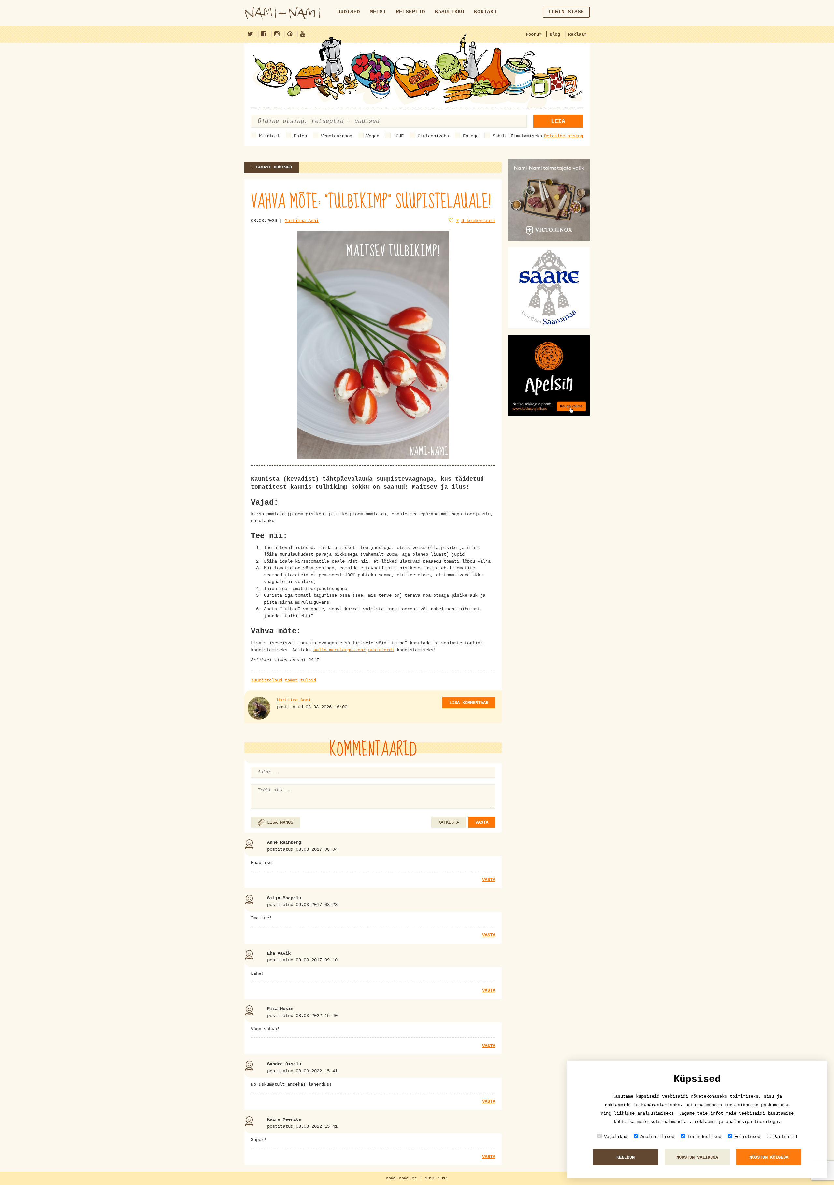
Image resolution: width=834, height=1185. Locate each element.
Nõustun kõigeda (768, 1157)
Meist (378, 12)
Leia (558, 121)
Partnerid (785, 1136)
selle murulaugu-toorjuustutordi (353, 649)
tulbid (308, 680)
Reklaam (577, 34)
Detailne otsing (563, 136)
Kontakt (485, 12)
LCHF (398, 136)
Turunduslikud (704, 1136)
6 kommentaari (478, 220)
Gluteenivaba (433, 136)
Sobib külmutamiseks (517, 136)
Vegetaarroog (336, 136)
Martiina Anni (302, 220)
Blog (555, 34)
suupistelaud (266, 680)
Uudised (348, 12)
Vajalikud (615, 1136)
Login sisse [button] (566, 12)
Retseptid (410, 12)
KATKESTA (448, 822)
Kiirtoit (269, 136)
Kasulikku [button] (449, 12)
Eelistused (747, 1136)
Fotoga (471, 136)
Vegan (372, 136)
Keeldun (625, 1157)
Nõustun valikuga (697, 1157)
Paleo (300, 136)
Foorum (533, 34)
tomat (291, 680)
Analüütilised (657, 1136)
